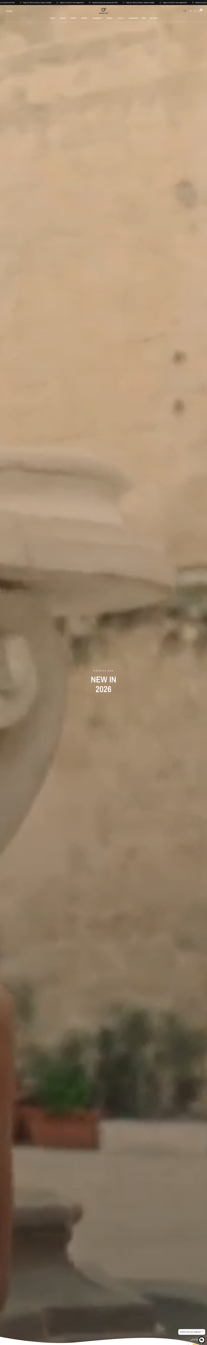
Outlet (120, 18)
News (143, 18)
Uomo (52, 18)
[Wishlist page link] (185, 11)
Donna (62, 18)
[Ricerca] (195, 11)
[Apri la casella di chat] (201, 1340)
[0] (199, 11)
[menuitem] (53, 18)
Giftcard (153, 18)
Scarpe (84, 18)
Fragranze (133, 18)
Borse (73, 18)
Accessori (97, 18)
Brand (109, 18)
